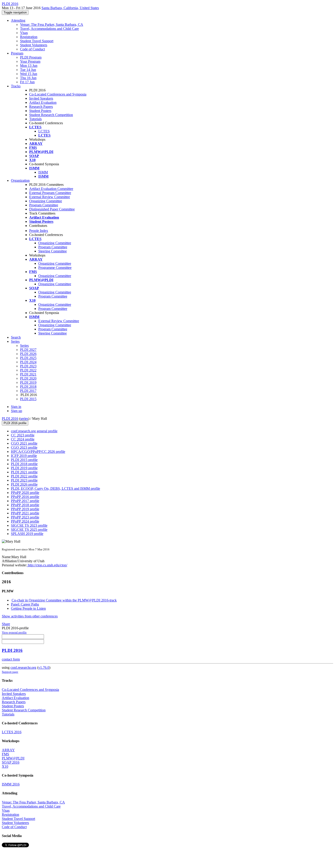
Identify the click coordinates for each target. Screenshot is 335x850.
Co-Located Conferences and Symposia (57, 94)
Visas (24, 33)
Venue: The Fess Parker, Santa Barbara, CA (51, 24)
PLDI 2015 (28, 399)
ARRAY (8, 750)
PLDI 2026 (28, 354)
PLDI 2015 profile (24, 460)
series (24, 418)
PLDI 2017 (28, 391)
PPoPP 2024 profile (25, 521)
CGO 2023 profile (24, 447)
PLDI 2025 (28, 358)
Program (17, 53)
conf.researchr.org (23, 667)
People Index (38, 231)
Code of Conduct (32, 49)
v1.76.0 (43, 667)
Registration (28, 37)
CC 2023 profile (22, 435)
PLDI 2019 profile (24, 468)
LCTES (44, 131)
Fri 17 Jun (27, 82)
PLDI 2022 (28, 370)
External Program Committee (50, 193)
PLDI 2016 (10, 418)
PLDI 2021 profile (24, 472)
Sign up (16, 411)
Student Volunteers (33, 45)
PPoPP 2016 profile (25, 497)
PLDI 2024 (28, 362)
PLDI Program (30, 57)
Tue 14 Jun (28, 70)
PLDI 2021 (28, 374)
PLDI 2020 (28, 378)
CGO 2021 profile (24, 443)
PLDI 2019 (28, 382)
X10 (5, 766)
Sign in (16, 407)
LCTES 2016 (11, 732)
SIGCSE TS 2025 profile (29, 529)
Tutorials (35, 119)
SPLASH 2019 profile (27, 534)
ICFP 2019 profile (24, 456)
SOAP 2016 (10, 762)
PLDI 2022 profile (24, 476)
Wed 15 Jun (28, 74)
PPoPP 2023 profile (25, 517)
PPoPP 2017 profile (25, 501)
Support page (10, 672)
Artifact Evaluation (43, 102)
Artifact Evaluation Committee (51, 189)
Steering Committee (52, 251)
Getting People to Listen (28, 608)
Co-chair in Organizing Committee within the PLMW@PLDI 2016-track (64, 600)
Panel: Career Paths (25, 604)
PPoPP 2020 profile (25, 493)
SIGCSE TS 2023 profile (29, 525)
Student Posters (40, 111)
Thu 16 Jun (28, 78)
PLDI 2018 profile (24, 464)
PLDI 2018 (28, 387)
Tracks (16, 86)
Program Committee (43, 205)
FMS (5, 754)
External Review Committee (49, 197)
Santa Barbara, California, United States (70, 8)
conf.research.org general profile (34, 431)
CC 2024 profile (22, 439)
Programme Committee (55, 268)
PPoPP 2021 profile (25, 513)
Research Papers (41, 107)
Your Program (30, 61)
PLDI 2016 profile (15, 423)
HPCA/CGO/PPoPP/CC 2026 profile (38, 452)
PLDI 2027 (28, 350)
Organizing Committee (45, 201)
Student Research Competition (51, 115)
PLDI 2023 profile (24, 480)
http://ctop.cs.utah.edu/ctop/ (47, 565)
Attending (18, 20)
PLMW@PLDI (13, 758)
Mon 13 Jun (28, 65)
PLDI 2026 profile (24, 484)
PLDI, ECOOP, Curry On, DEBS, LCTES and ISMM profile (55, 488)
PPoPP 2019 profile (25, 509)
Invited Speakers (41, 98)
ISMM (43, 172)
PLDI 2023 (28, 366)
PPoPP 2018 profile (25, 505)
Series (24, 345)
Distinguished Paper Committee (52, 209)
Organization (20, 180)
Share (6, 624)
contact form (11, 659)
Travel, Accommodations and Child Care (49, 29)
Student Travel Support (36, 41)
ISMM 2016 (11, 784)
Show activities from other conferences (30, 616)
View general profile (14, 632)
